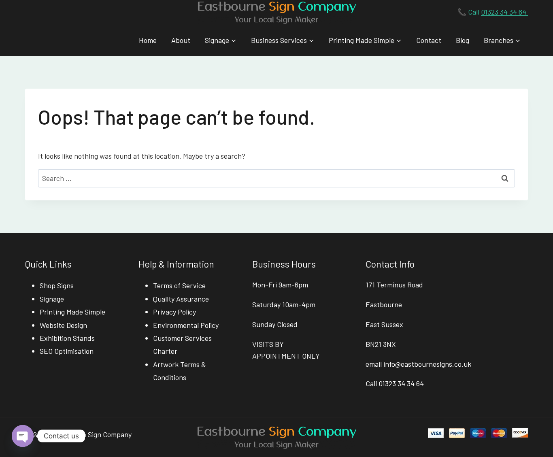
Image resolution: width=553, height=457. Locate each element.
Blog (462, 40)
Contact (428, 40)
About (180, 40)
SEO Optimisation (67, 350)
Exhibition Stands (67, 338)
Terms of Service (179, 285)
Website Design (63, 325)
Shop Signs (57, 285)
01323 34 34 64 (504, 11)
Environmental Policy (186, 325)
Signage (52, 298)
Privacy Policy (174, 311)
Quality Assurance (181, 298)
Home (148, 40)
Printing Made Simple (72, 311)
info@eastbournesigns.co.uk (427, 363)
